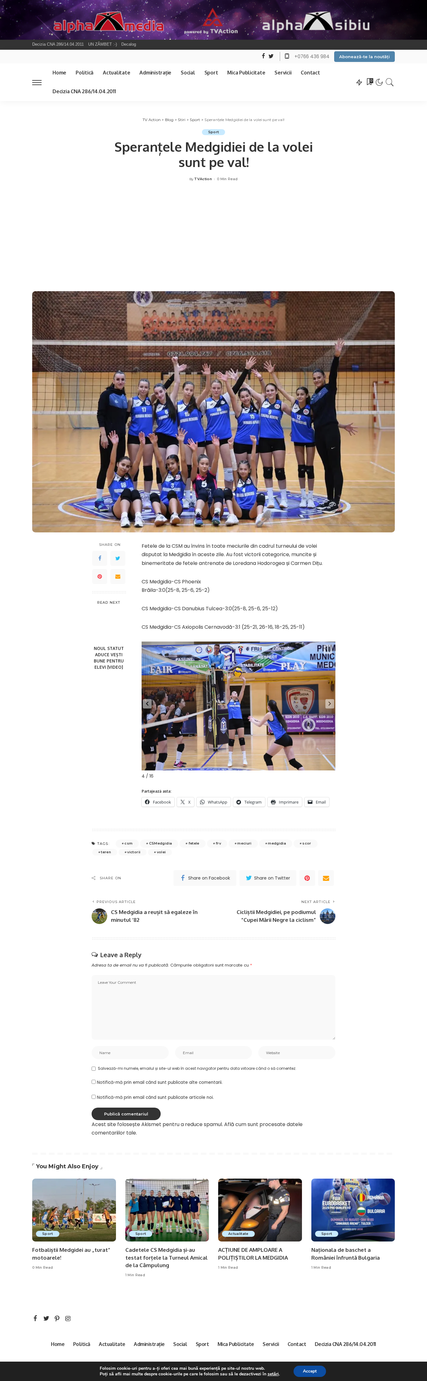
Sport (213, 132)
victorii (133, 852)
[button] (147, 703)
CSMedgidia (160, 843)
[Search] (390, 82)
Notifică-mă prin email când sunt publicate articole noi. (155, 1097)
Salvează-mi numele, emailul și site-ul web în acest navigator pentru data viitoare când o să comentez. (197, 1068)
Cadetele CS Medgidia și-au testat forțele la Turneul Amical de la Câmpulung (166, 1257)
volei (161, 852)
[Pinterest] (99, 576)
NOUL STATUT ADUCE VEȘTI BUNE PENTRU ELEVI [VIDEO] (109, 658)
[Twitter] (117, 558)
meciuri (244, 843)
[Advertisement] (213, 238)
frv (218, 843)
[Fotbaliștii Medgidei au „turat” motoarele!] (74, 1210)
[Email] (117, 576)
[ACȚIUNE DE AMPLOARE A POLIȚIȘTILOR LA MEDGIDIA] (260, 1210)
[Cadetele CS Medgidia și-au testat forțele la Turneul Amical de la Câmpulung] (167, 1210)
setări (273, 1374)
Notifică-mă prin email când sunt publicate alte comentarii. (160, 1082)
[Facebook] (99, 558)
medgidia (277, 843)
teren (106, 852)
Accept (310, 1371)
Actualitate (238, 1233)
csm (128, 843)
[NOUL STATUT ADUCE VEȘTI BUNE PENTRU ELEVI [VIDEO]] (109, 625)
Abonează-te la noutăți (364, 56)
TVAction (203, 179)
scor (306, 843)
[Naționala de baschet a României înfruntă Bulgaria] (353, 1210)
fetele (193, 843)
